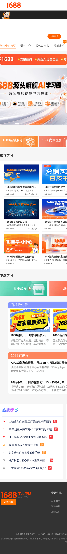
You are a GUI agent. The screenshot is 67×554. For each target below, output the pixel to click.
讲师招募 (8, 502)
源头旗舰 (55, 506)
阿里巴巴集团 (7, 539)
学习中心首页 (8, 45)
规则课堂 (59, 45)
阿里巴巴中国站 (35, 539)
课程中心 (25, 45)
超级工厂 (55, 511)
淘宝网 (57, 539)
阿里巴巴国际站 (21, 539)
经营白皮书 (42, 45)
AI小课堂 (55, 500)
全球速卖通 (48, 539)
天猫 (63, 539)
